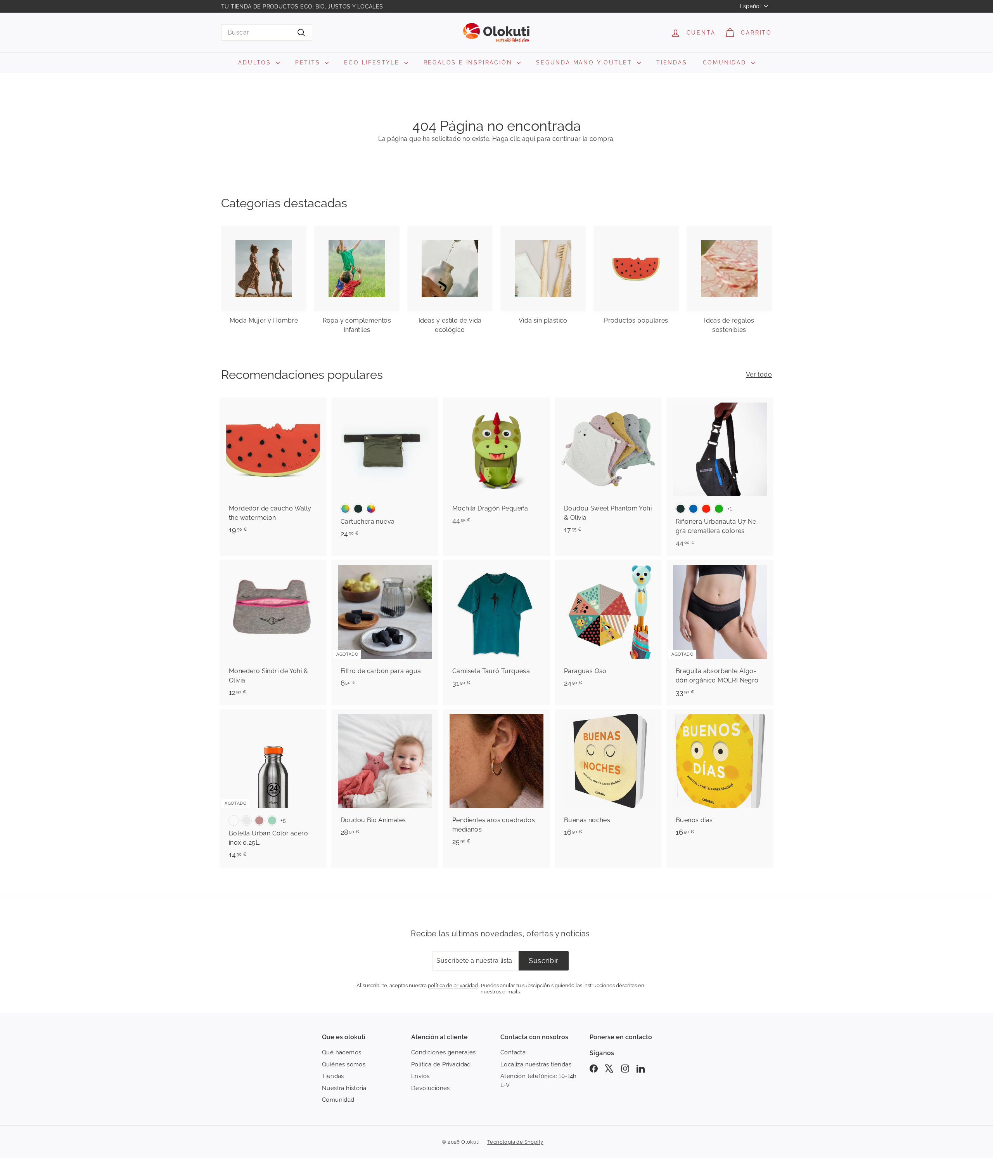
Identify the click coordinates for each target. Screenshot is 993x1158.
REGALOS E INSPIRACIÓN (469, 62)
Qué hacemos (341, 1052)
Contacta (513, 1052)
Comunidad (338, 1099)
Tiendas (333, 1076)
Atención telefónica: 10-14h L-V (538, 1081)
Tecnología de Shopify (515, 1142)
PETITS (309, 62)
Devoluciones (430, 1088)
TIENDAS (671, 62)
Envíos (420, 1076)
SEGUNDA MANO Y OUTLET (585, 62)
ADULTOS (255, 62)
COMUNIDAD (726, 62)
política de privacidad (453, 985)
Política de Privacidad (441, 1064)
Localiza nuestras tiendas (535, 1064)
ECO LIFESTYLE (373, 62)
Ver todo (759, 374)
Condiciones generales (443, 1052)
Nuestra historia (344, 1088)
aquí (528, 138)
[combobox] (266, 32)
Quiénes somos (343, 1064)
